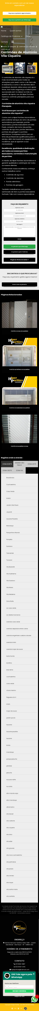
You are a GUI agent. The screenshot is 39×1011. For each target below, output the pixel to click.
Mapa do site (19, 996)
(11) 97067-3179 (20, 967)
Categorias (12, 46)
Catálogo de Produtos (11, 36)
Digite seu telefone (19, 218)
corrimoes (22, 46)
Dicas (28, 36)
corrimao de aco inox (31, 46)
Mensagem (20, 224)
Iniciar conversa (19, 991)
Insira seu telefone (12, 983)
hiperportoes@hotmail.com (20, 969)
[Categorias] (12, 42)
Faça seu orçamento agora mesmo (19, 13)
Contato (4, 42)
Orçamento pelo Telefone (19, 252)
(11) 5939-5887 (20, 964)
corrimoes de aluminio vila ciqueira (5, 49)
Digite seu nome (19, 207)
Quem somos (15, 31)
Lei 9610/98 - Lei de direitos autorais (20, 913)
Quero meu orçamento (19, 284)
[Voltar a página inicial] (19, 27)
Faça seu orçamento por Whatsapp (19, 20)
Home (3, 31)
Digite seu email (19, 213)
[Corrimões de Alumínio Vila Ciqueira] (7, 68)
